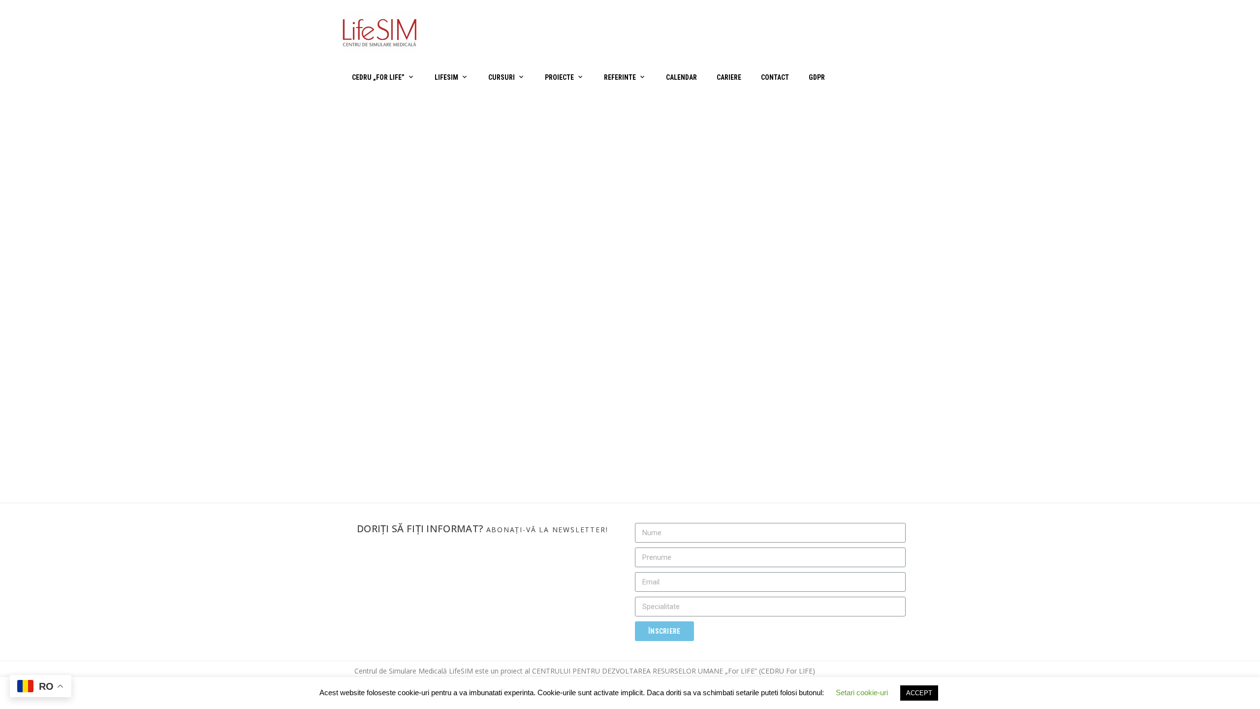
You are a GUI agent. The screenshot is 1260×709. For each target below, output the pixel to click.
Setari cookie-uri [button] (862, 692)
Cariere (729, 77)
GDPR (817, 77)
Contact (775, 77)
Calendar (681, 77)
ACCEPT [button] (919, 693)
